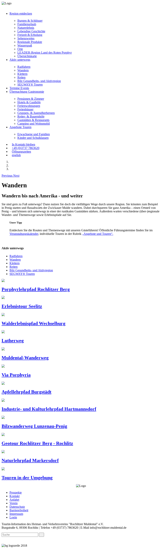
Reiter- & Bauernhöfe (30, 116)
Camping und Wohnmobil (33, 123)
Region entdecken (20, 13)
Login (13, 517)
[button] (84, 17)
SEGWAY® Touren (30, 84)
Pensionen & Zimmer (30, 98)
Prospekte (15, 492)
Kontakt (14, 496)
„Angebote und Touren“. (97, 233)
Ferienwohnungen (28, 105)
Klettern (22, 74)
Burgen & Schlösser (29, 20)
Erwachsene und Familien (33, 134)
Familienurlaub (26, 24)
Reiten (21, 77)
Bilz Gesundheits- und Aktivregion (39, 81)
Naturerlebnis (25, 27)
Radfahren (23, 66)
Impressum (16, 513)
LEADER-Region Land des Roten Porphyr (44, 52)
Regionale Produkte (29, 42)
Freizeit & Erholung (29, 34)
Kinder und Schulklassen (33, 137)
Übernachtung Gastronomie (26, 91)
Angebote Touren (20, 127)
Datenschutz (17, 506)
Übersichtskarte (27, 56)
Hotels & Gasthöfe (29, 102)
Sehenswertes (25, 38)
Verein (13, 503)
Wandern (23, 70)
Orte (20, 49)
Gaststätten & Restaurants (33, 120)
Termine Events (19, 88)
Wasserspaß (24, 45)
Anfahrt (14, 499)
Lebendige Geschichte (31, 31)
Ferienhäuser (25, 109)
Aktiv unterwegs (19, 59)
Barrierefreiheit (18, 510)
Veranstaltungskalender (23, 233)
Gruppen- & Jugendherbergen (36, 113)
